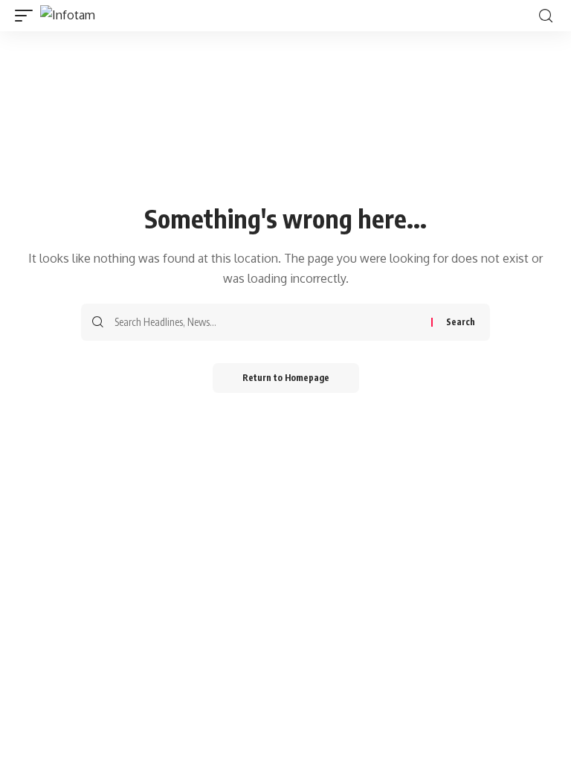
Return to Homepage (285, 377)
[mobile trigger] (27, 15)
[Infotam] (67, 15)
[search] (545, 16)
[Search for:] (267, 322)
